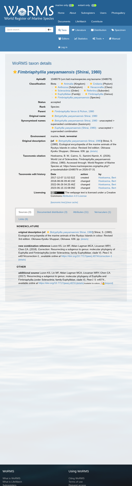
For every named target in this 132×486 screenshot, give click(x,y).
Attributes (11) (81, 212)
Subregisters (88, 12)
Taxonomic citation (34, 155)
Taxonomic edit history (32, 174)
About (73, 12)
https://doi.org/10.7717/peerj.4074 (57, 283)
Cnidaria (97, 83)
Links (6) (23, 219)
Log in (63, 47)
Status (42, 102)
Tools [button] (98, 38)
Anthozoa (63, 87)
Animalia (68, 83)
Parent (42, 111)
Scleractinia (64, 90)
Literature (80, 30)
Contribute (97, 21)
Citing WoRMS (76, 478)
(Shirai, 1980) (75, 127)
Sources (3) (25, 212)
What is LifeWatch (12, 481)
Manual (115, 38)
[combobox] (25, 29)
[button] (15, 72)
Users (103, 12)
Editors (65, 38)
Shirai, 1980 (76, 116)
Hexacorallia (97, 87)
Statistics (82, 38)
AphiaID (41, 79)
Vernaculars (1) (102, 212)
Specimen (120, 30)
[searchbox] (24, 29)
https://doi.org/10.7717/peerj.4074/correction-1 (86, 256)
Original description (34, 140)
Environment (38, 136)
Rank (43, 106)
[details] (93, 151)
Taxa (64, 30)
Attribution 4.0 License (74, 196)
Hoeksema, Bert (107, 177)
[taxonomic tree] (58, 202)
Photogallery (118, 12)
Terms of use (76, 481)
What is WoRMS (11, 478)
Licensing (40, 192)
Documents (64, 21)
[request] (109, 283)
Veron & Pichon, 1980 (74, 111)
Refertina (92, 90)
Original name (37, 116)
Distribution (100, 30)
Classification (37, 83)
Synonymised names (33, 120)
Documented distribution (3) (52, 212)
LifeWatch (80, 21)
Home (61, 12)
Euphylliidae (64, 94)
